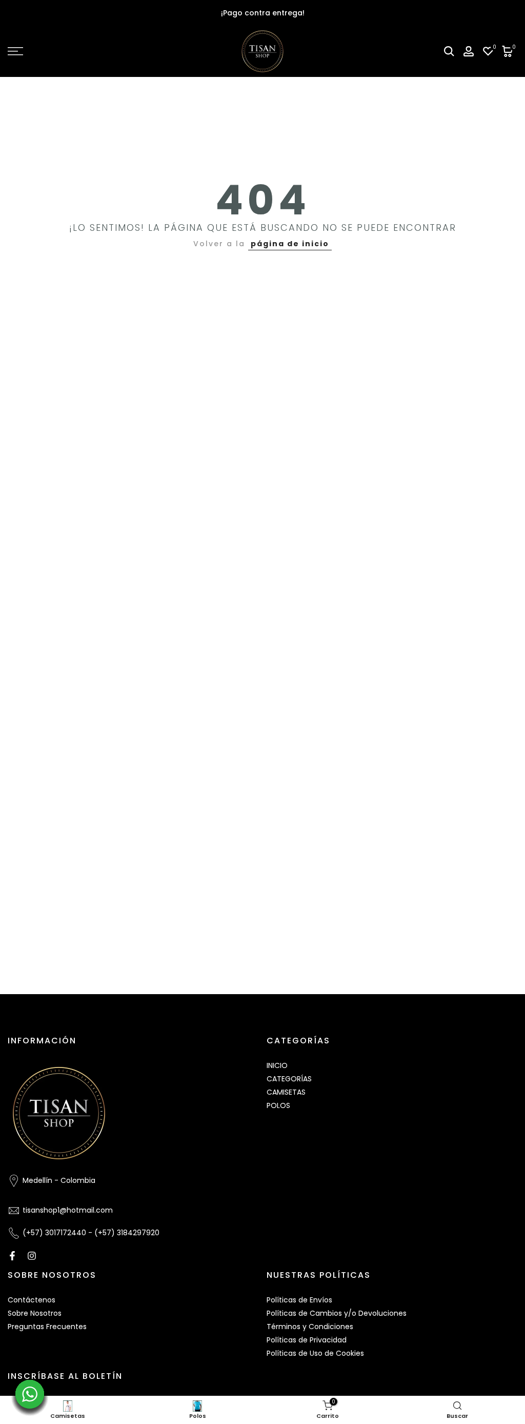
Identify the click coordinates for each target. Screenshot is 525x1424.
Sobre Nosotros (35, 1313)
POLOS (278, 1105)
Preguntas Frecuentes (47, 1326)
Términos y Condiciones (310, 1326)
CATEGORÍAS (289, 1079)
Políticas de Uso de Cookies (315, 1353)
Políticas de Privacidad (307, 1340)
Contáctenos (31, 1300)
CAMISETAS (286, 1092)
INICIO (277, 1065)
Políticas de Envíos (299, 1300)
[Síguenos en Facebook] (12, 1256)
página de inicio (290, 244)
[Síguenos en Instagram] (31, 1256)
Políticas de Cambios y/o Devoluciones (337, 1313)
